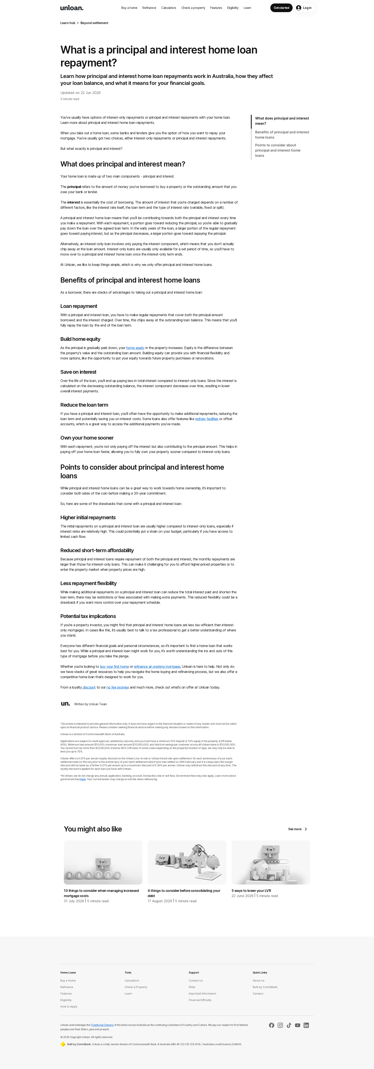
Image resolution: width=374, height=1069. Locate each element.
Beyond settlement (94, 23)
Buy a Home (68, 980)
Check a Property (136, 987)
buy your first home (114, 666)
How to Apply (68, 1006)
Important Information (202, 993)
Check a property (193, 8)
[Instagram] (280, 1027)
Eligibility (233, 8)
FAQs (192, 987)
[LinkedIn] (306, 1027)
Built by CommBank (265, 987)
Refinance (149, 8)
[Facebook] (271, 1027)
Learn (247, 8)
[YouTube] (297, 1027)
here (83, 779)
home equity (135, 348)
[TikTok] (289, 1027)
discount (89, 687)
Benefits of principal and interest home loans (282, 134)
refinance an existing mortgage (157, 666)
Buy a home (129, 8)
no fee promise (117, 687)
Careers (258, 993)
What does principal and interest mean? (282, 121)
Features (216, 8)
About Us (258, 980)
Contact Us (196, 980)
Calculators (168, 8)
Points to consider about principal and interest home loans (277, 150)
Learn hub (67, 23)
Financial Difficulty (200, 1000)
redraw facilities (206, 419)
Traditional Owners (102, 1025)
